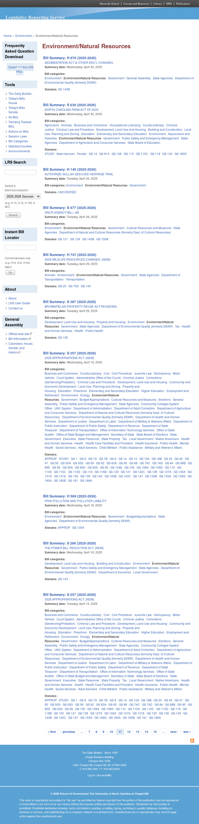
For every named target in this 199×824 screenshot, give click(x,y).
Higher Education (152, 391)
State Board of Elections (152, 434)
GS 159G (179, 476)
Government (116, 78)
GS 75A (73, 286)
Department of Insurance (115, 572)
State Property (110, 439)
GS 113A (134, 709)
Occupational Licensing (125, 125)
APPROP (51, 458)
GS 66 (133, 463)
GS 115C (142, 154)
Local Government (141, 439)
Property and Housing (111, 322)
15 (155, 731)
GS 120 (114, 472)
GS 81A (104, 154)
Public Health (94, 330)
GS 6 (83, 458)
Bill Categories (18, 141)
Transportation (75, 279)
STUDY (49, 154)
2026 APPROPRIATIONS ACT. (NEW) (69, 358)
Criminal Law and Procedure (75, 129)
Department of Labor (102, 421)
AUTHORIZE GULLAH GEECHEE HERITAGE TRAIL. (79, 174)
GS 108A (143, 467)
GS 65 (123, 463)
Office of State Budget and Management (82, 434)
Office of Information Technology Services (127, 430)
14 (146, 731)
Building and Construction (165, 129)
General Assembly (138, 78)
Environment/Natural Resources (85, 78)
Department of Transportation (78, 430)
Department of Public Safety (87, 426)
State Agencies (163, 78)
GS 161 (73, 480)
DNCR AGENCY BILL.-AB (62, 212)
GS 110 (170, 467)
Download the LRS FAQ (20, 69)
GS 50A (66, 463)
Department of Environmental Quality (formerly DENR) (137, 326)
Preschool (80, 391)
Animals (66, 125)
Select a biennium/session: (17, 188)
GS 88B (180, 463)
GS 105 (63, 337)
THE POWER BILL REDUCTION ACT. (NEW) (74, 548)
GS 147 (138, 476)
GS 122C (139, 472)
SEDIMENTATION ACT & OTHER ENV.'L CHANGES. (79, 62)
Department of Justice (72, 421)
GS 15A (144, 458)
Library (157, 3)
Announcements (19, 151)
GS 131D (124, 713)
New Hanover (66, 154)
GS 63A (112, 463)
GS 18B (157, 458)
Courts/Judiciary (153, 125)
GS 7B (103, 458)
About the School (109, 3)
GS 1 (74, 458)
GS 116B (101, 472)
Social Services (66, 447)
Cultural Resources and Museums (148, 228)
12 (129, 731)
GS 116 (87, 472)
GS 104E (116, 467)
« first (52, 731)
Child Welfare (108, 447)
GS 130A (179, 472)
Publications (183, 3)
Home (8, 35)
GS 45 (178, 458)
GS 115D (74, 472)
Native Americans (167, 439)
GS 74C (145, 463)
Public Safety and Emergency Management (150, 138)
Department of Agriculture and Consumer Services (92, 142)
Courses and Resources (136, 3)
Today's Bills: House (16, 100)
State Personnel (88, 439)
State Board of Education (144, 142)
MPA (169, 3)
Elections (164, 399)
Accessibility (104, 775)
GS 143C (125, 476)
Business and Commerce (90, 125)
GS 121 (63, 239)
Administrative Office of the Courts (98, 378)
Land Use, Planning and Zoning (99, 386)
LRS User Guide (19, 303)
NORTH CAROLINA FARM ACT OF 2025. (72, 109)
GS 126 (75, 239)
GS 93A (93, 467)
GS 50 (54, 463)
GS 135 (73, 476)
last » (187, 731)
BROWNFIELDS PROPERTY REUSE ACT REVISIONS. (81, 306)
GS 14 (93, 154)
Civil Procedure (122, 373)
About (12, 298)
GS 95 (104, 467)
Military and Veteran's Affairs (163, 447)
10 (111, 731)
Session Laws (17, 136)
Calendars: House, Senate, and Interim (20, 347)
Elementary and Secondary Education (122, 134)
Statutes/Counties (20, 146)
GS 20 (62, 286)
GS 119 (155, 154)
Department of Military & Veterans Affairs (144, 421)
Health (79, 330)
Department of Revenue (124, 426)
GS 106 (117, 154)
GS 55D (78, 463)
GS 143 (167, 154)
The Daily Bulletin (20, 93)
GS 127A (165, 472)
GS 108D (157, 467)
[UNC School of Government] (43, 3)
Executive (69, 439)
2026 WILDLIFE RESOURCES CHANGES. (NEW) (77, 259)
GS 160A (115, 717)
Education (88, 134)
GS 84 (169, 463)
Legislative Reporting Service (35, 17)
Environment (23, 35)
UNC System (62, 408)
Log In (91, 775)
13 (137, 731)
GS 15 (133, 458)
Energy (85, 395)
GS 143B (64, 89)
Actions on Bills (18, 131)
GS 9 (113, 458)
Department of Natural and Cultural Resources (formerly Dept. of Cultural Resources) (115, 232)
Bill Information (19, 338)
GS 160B (60, 480)
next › (174, 731)
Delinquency (162, 373)
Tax (177, 326)
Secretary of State (122, 434)
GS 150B (102, 239)
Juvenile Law (143, 373)
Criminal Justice (133, 378)
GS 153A (165, 476)
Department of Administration (93, 408)
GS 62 (100, 463)
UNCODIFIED (67, 192)
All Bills (13, 117)
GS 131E (60, 476)
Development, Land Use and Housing (121, 129)
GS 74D (157, 463)
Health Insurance (146, 443)
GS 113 (129, 154)
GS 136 (85, 476)
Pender (82, 154)
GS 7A (92, 458)
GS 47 (178, 700)
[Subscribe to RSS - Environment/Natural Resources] (119, 741)
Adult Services (87, 447)
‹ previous (68, 731)
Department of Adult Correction (134, 408)
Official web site (20, 334)
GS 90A (68, 467)
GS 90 (56, 467)
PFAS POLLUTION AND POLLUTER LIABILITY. (76, 501)
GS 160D (180, 154)
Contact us (15, 308)
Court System (65, 378)
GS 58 (90, 463)
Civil (106, 373)
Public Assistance (131, 447)
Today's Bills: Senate (16, 109)
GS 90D (80, 467)
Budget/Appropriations (94, 399)
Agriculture (52, 125)
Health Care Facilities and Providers (109, 443)
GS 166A (86, 480)
